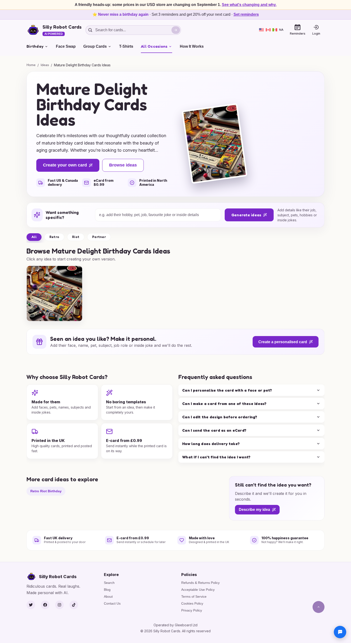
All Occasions (154, 46)
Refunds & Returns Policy (200, 583)
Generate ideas (246, 215)
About (108, 596)
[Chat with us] (340, 632)
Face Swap (66, 46)
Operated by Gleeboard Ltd (175, 625)
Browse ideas (123, 165)
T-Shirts (126, 46)
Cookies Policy (192, 603)
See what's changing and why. (249, 5)
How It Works (192, 46)
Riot (75, 237)
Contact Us (112, 603)
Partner (99, 237)
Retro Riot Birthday (46, 491)
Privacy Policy (191, 610)
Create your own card (65, 165)
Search (109, 583)
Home (31, 65)
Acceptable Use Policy (198, 589)
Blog (107, 589)
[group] (54, 294)
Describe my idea (254, 510)
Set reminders (246, 14)
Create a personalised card (282, 342)
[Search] (175, 30)
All (34, 237)
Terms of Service (194, 596)
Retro (54, 237)
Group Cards (95, 46)
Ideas (45, 65)
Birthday (35, 46)
